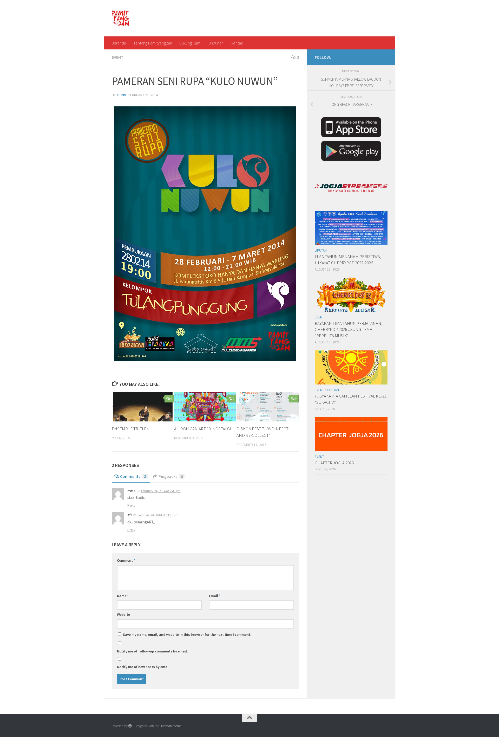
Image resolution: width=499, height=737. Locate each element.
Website (123, 614)
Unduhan (216, 43)
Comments (133, 476)
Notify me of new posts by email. (143, 666)
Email (214, 595)
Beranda (118, 43)
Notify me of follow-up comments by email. (152, 651)
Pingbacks (171, 476)
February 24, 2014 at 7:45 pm (161, 491)
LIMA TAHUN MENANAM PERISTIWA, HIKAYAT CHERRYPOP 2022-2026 (348, 260)
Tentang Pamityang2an (152, 43)
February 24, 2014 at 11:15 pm (158, 515)
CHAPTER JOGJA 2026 (334, 463)
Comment (126, 560)
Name (123, 595)
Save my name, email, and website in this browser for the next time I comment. (187, 634)
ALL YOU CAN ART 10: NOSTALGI (202, 429)
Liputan (321, 250)
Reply (131, 505)
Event (117, 57)
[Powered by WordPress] (130, 726)
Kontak (237, 43)
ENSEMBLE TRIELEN (130, 429)
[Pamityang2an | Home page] (121, 18)
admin (121, 95)
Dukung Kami (190, 43)
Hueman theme (170, 726)
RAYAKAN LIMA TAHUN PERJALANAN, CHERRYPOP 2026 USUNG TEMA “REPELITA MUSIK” (348, 329)
